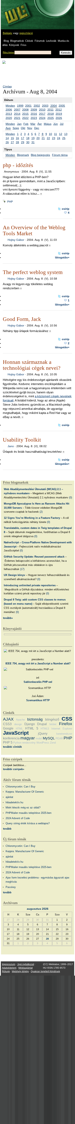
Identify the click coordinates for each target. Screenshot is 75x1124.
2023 (34, 118)
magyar (27, 738)
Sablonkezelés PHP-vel (38, 681)
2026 (59, 118)
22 (48, 138)
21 (43, 138)
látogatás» (62, 257)
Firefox (65, 723)
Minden (10, 105)
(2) (41, 511)
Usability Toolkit (22, 440)
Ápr (39, 123)
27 (12, 142)
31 (33, 142)
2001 (28, 105)
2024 (42, 118)
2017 (42, 113)
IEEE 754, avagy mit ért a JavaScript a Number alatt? (38, 663)
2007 (17, 109)
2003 (45, 105)
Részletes (8, 52)
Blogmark (23, 155)
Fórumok (40, 40)
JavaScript (16, 733)
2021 (17, 118)
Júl (61, 123)
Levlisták (51, 40)
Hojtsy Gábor (16, 239)
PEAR (59, 738)
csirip (65, 208)
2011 (50, 109)
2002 (37, 105)
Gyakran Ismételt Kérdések (45, 971)
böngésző (52, 719)
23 (53, 138)
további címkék (12, 746)
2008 (25, 109)
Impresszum (8, 964)
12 (60, 134)
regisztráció (26, 33)
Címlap (7, 86)
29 (22, 142)
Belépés (7, 33)
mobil (39, 738)
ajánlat (9, 797)
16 (17, 138)
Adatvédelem (9, 968)
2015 (25, 113)
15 (12, 138)
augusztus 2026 (37, 908)
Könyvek (14, 45)
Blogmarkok (17, 40)
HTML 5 (31, 728)
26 (7, 142)
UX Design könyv (14, 575)
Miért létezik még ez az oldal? (23, 807)
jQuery (42, 733)
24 (58, 138)
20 (38, 138)
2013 (9, 113)
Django (29, 724)
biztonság (35, 719)
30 (27, 142)
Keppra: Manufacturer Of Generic (25, 791)
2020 (9, 118)
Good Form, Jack (22, 319)
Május (47, 123)
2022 (25, 118)
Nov (29, 128)
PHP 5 (7, 742)
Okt (23, 128)
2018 (50, 113)
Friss (23, 45)
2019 (59, 113)
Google (8, 728)
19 (33, 138)
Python (17, 742)
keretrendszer (64, 733)
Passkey (11, 887)
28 (17, 142)
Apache (20, 719)
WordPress (42, 742)
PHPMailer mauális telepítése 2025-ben (28, 812)
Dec (36, 128)
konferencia (11, 738)
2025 (50, 118)
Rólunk (6, 971)
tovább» (8, 618)
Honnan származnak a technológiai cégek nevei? (31, 365)
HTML (19, 728)
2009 (34, 109)
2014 (17, 113)
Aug (8, 128)
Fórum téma (60, 155)
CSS (67, 719)
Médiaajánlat (25, 968)
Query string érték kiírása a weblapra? (28, 823)
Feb (25, 123)
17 (22, 138)
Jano (11, 446)
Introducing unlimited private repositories (30, 585)
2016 (34, 113)
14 (7, 138)
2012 (58, 109)
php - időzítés (18, 165)
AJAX (8, 719)
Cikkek (29, 40)
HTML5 (45, 728)
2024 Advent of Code (18, 818)
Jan (19, 123)
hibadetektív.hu (14, 802)
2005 (62, 105)
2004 (53, 105)
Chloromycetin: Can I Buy (20, 786)
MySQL (49, 738)
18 (27, 138)
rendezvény (29, 742)
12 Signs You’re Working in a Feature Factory (32, 517)
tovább (7, 828)
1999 (20, 105)
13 (65, 134)
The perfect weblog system (33, 272)
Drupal (42, 724)
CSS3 (7, 724)
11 (55, 134)
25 (63, 138)
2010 (42, 109)
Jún (55, 123)
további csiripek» (13, 769)
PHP (10, 201)
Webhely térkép (20, 971)
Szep (16, 128)
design (18, 724)
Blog (6, 40)
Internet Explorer (61, 728)
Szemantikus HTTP (38, 700)
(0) (70, 497)
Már (32, 123)
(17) (22, 569)
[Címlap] (16, 11)
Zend (53, 742)
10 (50, 134)
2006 (9, 109)
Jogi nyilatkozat (25, 964)
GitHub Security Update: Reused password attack (34, 556)
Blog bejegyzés (40, 155)
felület (52, 724)
